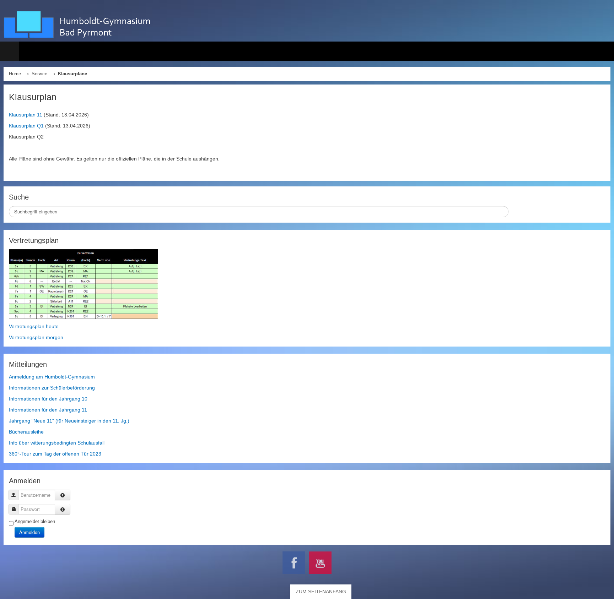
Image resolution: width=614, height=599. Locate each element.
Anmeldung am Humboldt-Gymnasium (52, 377)
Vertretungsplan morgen (36, 337)
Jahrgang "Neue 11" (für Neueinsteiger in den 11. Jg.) (69, 421)
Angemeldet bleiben (35, 521)
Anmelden (29, 532)
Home (15, 73)
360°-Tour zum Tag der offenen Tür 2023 (55, 454)
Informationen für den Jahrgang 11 (48, 410)
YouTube (320, 562)
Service (39, 73)
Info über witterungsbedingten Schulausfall (56, 443)
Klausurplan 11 (25, 115)
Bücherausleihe (26, 432)
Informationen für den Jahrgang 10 (48, 399)
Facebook (293, 562)
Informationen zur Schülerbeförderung (52, 388)
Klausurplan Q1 (26, 126)
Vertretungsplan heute (34, 326)
